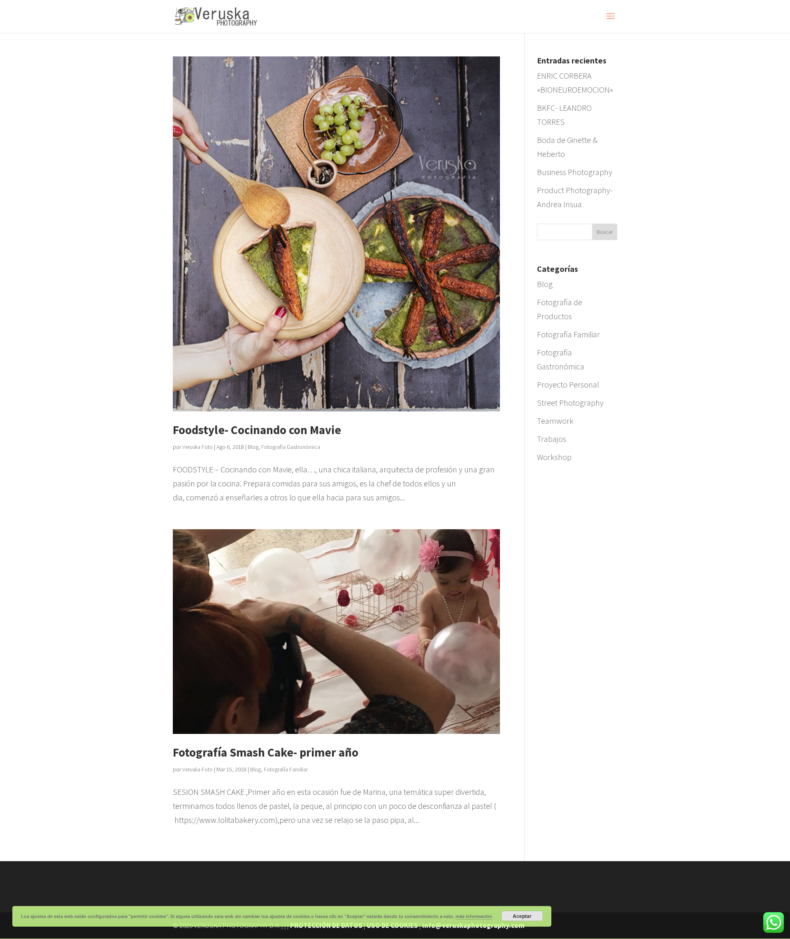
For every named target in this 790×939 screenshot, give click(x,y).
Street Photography (570, 402)
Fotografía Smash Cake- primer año (265, 752)
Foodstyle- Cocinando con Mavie (257, 429)
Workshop (554, 457)
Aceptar (522, 916)
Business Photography (574, 172)
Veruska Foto (197, 447)
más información (473, 916)
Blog (253, 447)
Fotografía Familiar (286, 769)
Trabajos (551, 439)
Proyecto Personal (568, 384)
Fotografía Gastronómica (290, 447)
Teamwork (555, 421)
